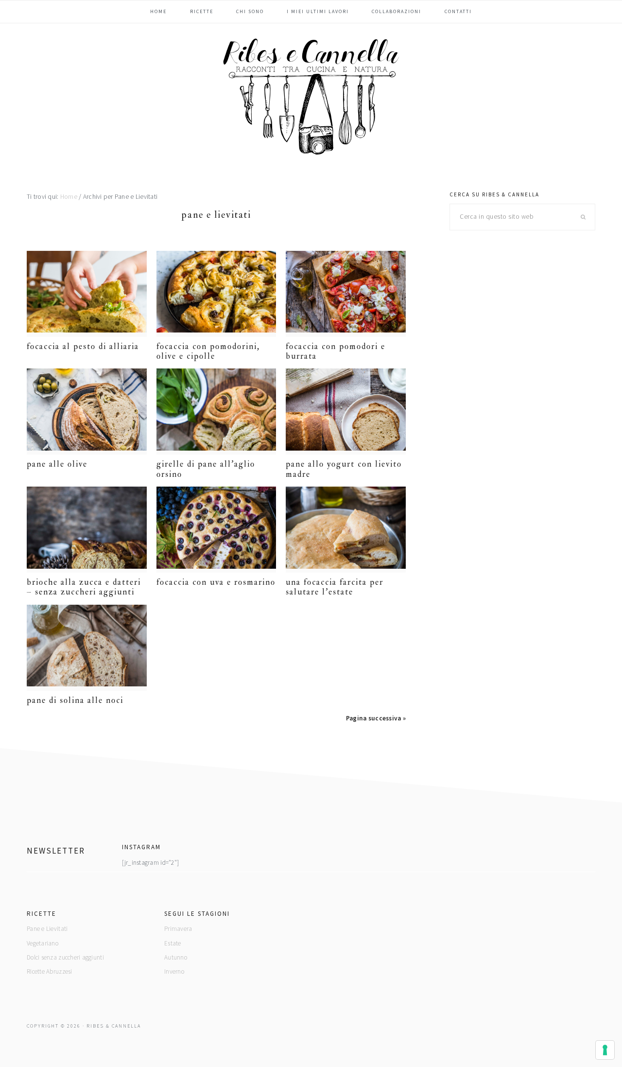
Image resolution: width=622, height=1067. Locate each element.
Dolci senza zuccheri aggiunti (65, 957)
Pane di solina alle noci (75, 700)
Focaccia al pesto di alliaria (83, 346)
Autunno (175, 957)
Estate (172, 943)
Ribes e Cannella (311, 96)
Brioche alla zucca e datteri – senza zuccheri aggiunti (84, 587)
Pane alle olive (57, 464)
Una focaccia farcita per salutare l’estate (334, 587)
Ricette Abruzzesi (49, 971)
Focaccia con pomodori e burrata (335, 351)
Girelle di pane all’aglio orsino (205, 469)
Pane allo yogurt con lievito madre (344, 469)
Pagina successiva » (376, 718)
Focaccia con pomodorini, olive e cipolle (208, 351)
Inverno (174, 971)
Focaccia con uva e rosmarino (216, 582)
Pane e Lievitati (47, 929)
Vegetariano (42, 943)
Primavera (178, 929)
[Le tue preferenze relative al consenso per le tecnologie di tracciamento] (605, 1050)
